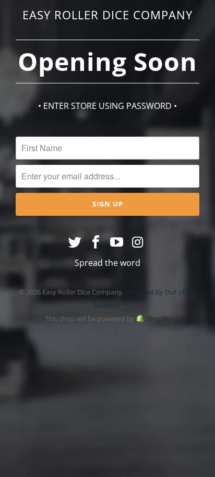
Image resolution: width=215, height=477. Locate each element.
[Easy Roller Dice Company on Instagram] (138, 242)
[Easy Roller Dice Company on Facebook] (96, 242)
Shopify (158, 318)
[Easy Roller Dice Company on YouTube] (117, 242)
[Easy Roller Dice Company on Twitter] (76, 242)
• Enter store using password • (107, 106)
